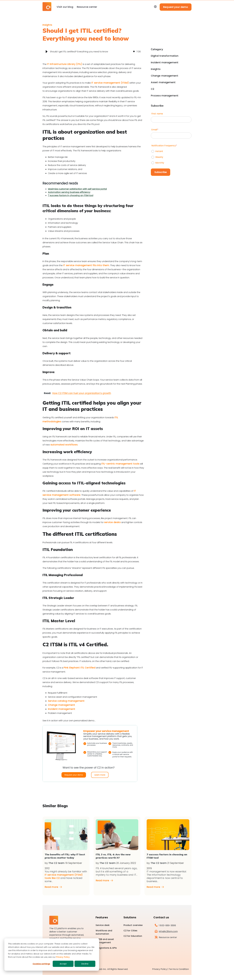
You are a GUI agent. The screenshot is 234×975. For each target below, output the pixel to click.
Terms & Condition (179, 969)
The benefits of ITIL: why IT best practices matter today (65, 856)
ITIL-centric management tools (120, 463)
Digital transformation (164, 55)
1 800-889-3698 (167, 925)
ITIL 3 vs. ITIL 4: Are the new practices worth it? (113, 856)
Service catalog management (66, 701)
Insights (47, 25)
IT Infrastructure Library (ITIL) (64, 64)
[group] (93, 52)
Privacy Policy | (160, 969)
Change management (61, 705)
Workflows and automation (104, 932)
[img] (134, 51)
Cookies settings (41, 963)
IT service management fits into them (86, 265)
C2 (152, 89)
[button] (46, 51)
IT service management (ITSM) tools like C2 (64, 876)
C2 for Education (132, 936)
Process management (164, 95)
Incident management (61, 709)
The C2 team (56, 863)
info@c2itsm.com (168, 931)
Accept (63, 963)
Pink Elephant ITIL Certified (79, 667)
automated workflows (64, 444)
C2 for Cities (130, 930)
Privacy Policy (63, 957)
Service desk (103, 925)
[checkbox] (171, 156)
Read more (51, 887)
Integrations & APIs (106, 947)
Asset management (163, 82)
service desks (112, 522)
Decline (84, 963)
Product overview (133, 925)
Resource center (87, 7)
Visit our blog (65, 7)
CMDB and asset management (105, 941)
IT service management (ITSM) (110, 82)
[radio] (171, 150)
